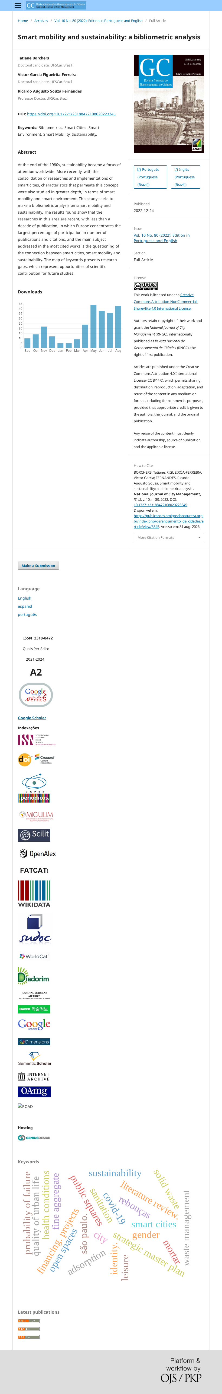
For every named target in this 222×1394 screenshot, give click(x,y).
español (25, 606)
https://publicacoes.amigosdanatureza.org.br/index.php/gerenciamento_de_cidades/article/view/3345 (169, 521)
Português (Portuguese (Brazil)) (148, 177)
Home (23, 20)
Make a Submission (38, 565)
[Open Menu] (17, 5)
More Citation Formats (156, 537)
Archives (41, 20)
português (27, 614)
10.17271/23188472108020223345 (160, 504)
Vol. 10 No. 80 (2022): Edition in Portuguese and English (98, 20)
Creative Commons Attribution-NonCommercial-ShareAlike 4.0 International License (166, 301)
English (24, 598)
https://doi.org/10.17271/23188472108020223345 (71, 113)
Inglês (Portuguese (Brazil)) (185, 177)
